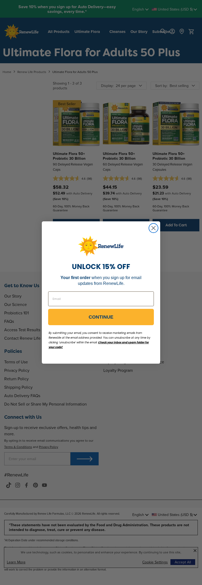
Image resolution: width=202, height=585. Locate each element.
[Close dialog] (153, 228)
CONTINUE (101, 317)
